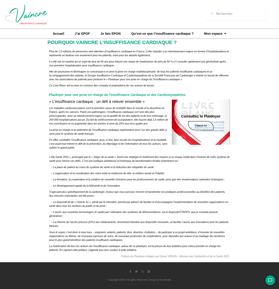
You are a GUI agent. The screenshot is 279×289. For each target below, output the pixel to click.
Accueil (58, 33)
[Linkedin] (148, 271)
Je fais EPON (110, 33)
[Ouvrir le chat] (270, 280)
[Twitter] (136, 271)
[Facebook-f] (130, 271)
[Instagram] (142, 271)
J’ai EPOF (82, 33)
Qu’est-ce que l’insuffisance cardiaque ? (162, 33)
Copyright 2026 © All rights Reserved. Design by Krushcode (139, 279)
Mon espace (213, 33)
